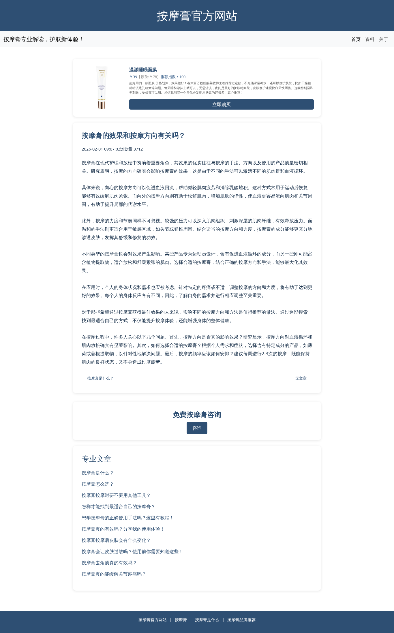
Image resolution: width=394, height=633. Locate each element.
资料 (369, 39)
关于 (383, 39)
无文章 (301, 378)
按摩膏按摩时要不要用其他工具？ (116, 495)
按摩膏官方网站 (197, 15)
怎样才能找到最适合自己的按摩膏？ (118, 506)
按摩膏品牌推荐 (241, 619)
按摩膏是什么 (207, 619)
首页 (356, 39)
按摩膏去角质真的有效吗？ (109, 562)
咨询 (197, 428)
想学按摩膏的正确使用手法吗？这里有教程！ (128, 517)
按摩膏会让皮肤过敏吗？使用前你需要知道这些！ (132, 551)
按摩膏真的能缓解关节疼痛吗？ (114, 574)
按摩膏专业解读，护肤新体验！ (43, 39)
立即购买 (221, 104)
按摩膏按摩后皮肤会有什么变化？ (116, 540)
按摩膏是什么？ (100, 378)
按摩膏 (181, 619)
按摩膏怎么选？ (98, 484)
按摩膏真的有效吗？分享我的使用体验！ (123, 529)
